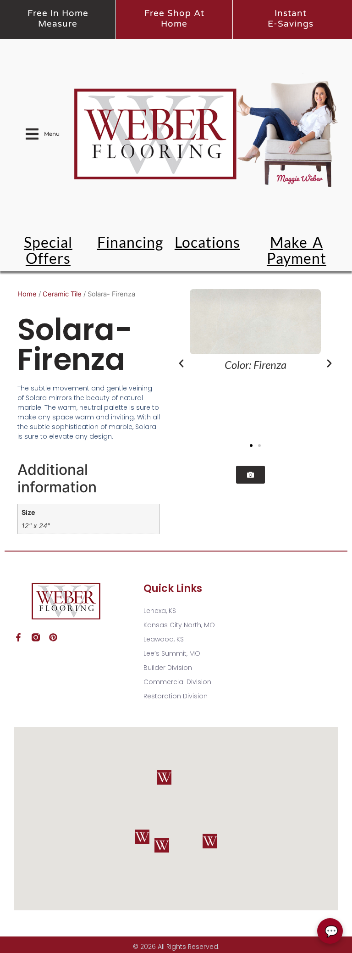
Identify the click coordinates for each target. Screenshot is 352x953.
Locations (207, 242)
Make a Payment (296, 250)
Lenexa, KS (159, 610)
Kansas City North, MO (179, 625)
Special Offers (48, 250)
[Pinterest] (53, 637)
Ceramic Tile (62, 294)
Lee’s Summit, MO (171, 653)
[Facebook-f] (18, 637)
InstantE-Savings (291, 18)
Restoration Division (175, 696)
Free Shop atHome (174, 18)
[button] (181, 363)
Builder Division (167, 667)
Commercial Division (177, 681)
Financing (130, 242)
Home (27, 294)
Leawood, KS (163, 639)
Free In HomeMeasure (58, 18)
